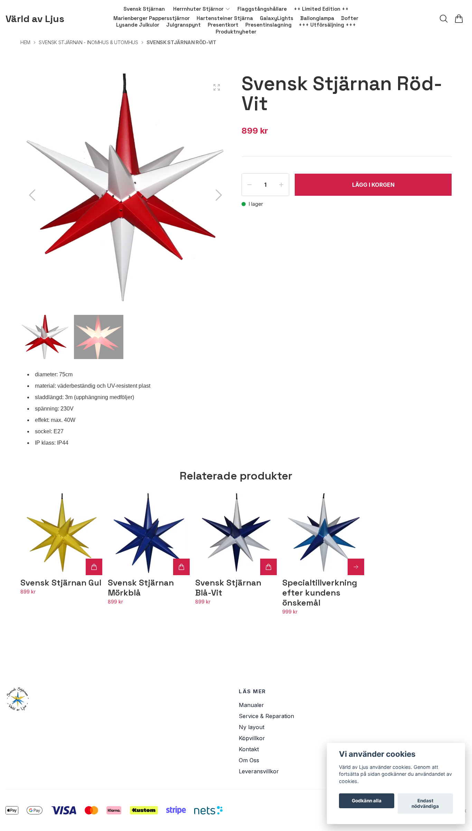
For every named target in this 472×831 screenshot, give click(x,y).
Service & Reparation (266, 716)
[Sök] (443, 18)
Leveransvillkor (259, 771)
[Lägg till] (94, 567)
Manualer (251, 705)
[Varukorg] (458, 18)
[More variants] (356, 567)
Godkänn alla (366, 801)
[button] (218, 195)
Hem (25, 42)
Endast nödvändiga (425, 803)
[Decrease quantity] (249, 185)
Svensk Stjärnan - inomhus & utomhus (88, 42)
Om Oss (249, 760)
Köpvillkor (252, 738)
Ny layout (251, 727)
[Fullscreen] (216, 87)
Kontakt (249, 749)
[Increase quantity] (281, 185)
